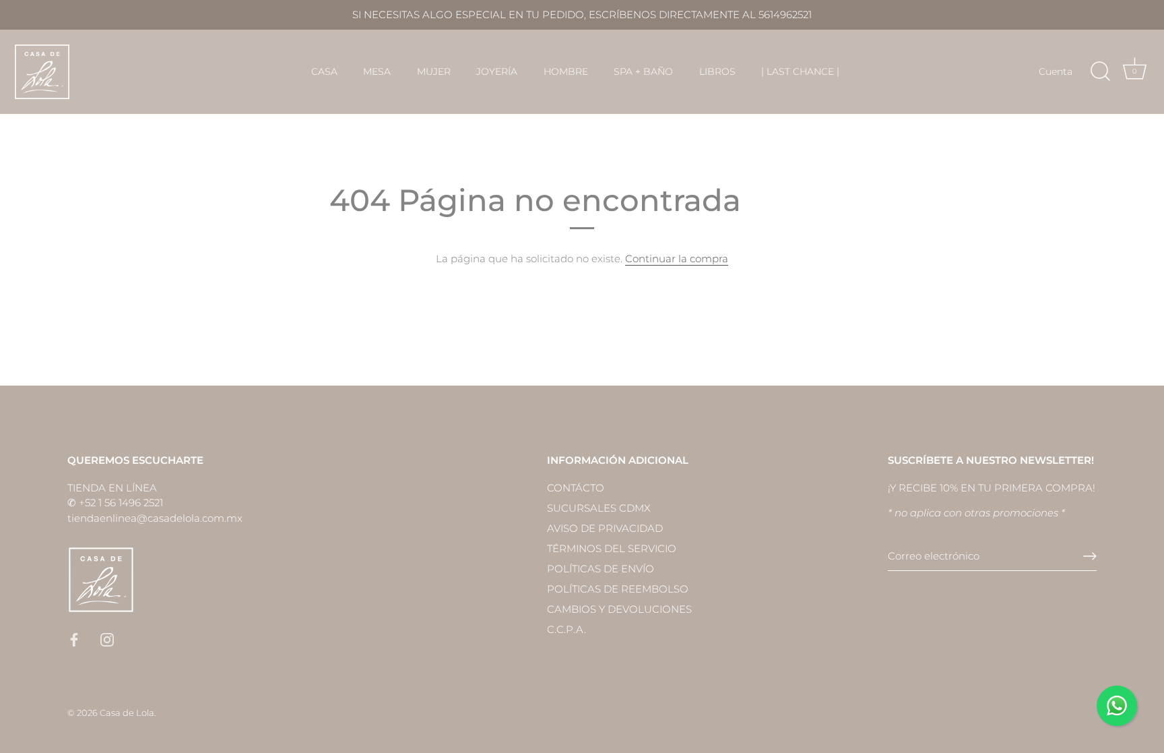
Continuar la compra (676, 258)
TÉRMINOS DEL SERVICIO (611, 548)
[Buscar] (1100, 71)
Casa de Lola (127, 713)
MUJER (434, 71)
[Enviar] (1090, 556)
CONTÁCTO (575, 487)
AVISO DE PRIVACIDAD (605, 528)
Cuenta (1055, 71)
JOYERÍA (496, 71)
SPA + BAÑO (643, 71)
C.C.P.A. (566, 629)
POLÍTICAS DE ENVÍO (600, 568)
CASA (324, 71)
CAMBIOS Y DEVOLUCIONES (619, 609)
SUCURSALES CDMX (599, 508)
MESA (377, 71)
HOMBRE (566, 71)
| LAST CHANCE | (800, 71)
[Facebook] (74, 638)
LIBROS (717, 71)
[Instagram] (107, 638)
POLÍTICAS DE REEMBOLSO (617, 588)
